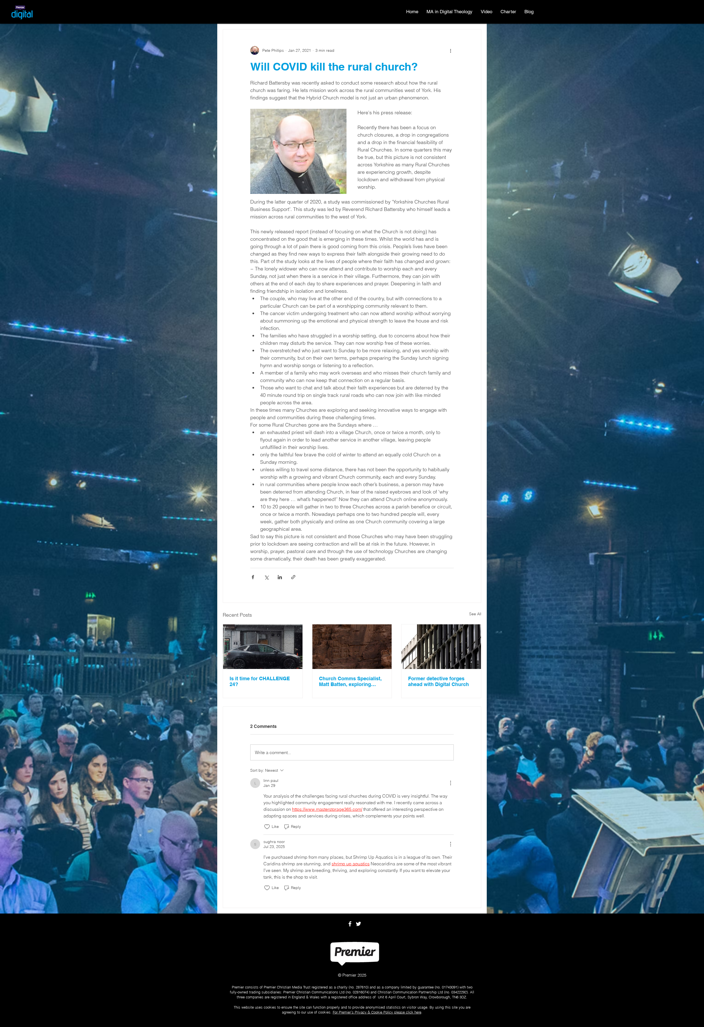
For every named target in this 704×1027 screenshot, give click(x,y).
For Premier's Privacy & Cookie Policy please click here (377, 1012)
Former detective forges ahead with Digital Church (438, 681)
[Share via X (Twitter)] (266, 577)
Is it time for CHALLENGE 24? (260, 681)
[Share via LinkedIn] (279, 577)
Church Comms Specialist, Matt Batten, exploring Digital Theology (350, 681)
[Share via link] (293, 577)
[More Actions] (450, 783)
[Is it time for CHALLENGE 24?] (262, 646)
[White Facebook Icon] (349, 923)
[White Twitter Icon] (358, 923)
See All (475, 613)
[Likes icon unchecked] (267, 826)
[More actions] (450, 50)
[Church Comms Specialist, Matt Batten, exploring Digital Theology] (352, 646)
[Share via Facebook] (252, 577)
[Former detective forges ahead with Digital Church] (441, 646)
